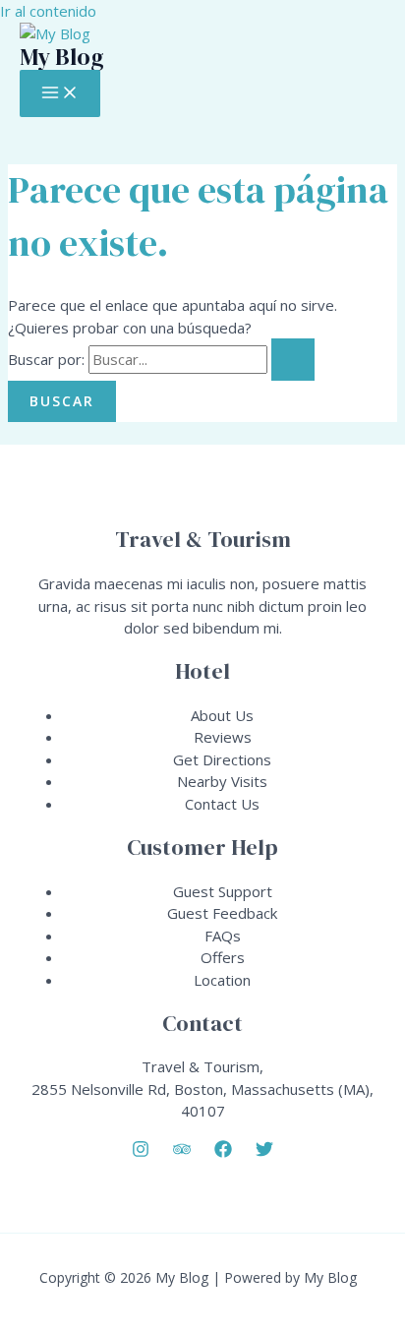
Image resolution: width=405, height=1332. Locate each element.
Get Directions (222, 759)
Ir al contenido (48, 11)
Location (222, 980)
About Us (222, 715)
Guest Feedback (222, 913)
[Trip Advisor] (182, 1152)
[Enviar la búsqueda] (293, 359)
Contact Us (222, 804)
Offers (223, 957)
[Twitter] (264, 1152)
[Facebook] (223, 1152)
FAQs (222, 935)
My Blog (62, 56)
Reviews (223, 737)
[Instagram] (140, 1152)
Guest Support (222, 891)
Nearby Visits (222, 781)
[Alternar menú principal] (60, 93)
